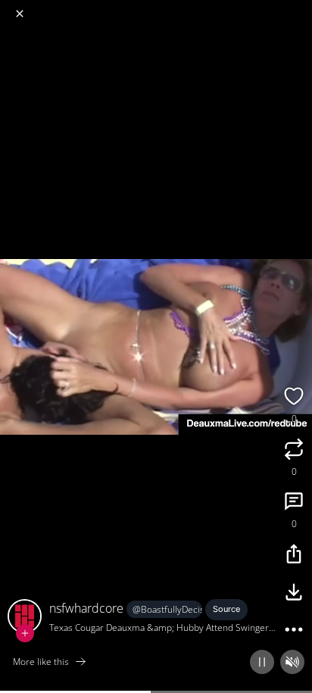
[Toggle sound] (292, 662)
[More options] (293, 632)
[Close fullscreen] (19, 13)
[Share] (293, 556)
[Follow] (25, 633)
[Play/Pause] (262, 662)
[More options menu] (298, 7)
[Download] (293, 594)
